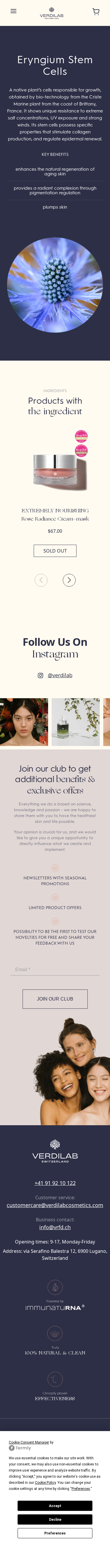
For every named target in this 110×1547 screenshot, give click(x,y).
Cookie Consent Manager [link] (29, 1442)
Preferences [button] (81, 1489)
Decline (55, 1520)
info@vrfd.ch (55, 1227)
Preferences (55, 1533)
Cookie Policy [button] (45, 1483)
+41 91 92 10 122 (55, 1182)
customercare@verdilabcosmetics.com (55, 1205)
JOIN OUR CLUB (55, 998)
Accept (55, 1506)
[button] (69, 580)
